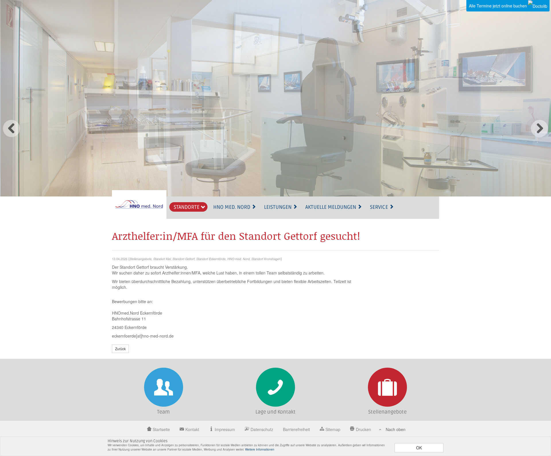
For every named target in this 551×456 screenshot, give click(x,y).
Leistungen (278, 207)
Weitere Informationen (259, 449)
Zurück (11, 128)
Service (379, 207)
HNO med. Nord (232, 207)
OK (419, 448)
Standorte (187, 207)
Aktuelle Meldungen (331, 207)
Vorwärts (539, 128)
